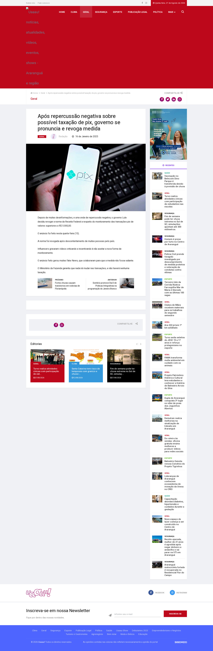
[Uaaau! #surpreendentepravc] (35, 47)
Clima (74, 12)
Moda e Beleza (127, 634)
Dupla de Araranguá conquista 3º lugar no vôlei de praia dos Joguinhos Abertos (174, 403)
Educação (143, 634)
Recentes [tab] (169, 165)
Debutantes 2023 (140, 630)
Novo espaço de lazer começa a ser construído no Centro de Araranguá (174, 524)
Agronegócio (97, 634)
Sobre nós (30, 3)
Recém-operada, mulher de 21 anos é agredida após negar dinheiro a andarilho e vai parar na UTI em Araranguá (173, 547)
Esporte (117, 12)
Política (157, 12)
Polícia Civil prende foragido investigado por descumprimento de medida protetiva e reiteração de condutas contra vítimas (174, 263)
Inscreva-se (175, 613)
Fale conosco (44, 3)
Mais (170, 12)
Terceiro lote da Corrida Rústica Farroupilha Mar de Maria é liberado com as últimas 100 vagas (174, 289)
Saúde (167, 173)
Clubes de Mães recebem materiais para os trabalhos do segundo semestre (174, 310)
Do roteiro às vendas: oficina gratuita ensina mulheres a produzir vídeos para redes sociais (173, 445)
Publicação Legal (137, 12)
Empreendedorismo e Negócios (166, 630)
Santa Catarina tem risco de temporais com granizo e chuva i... (86, 371)
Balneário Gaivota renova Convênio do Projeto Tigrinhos (174, 464)
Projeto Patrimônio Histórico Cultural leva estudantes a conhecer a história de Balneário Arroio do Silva (174, 382)
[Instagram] (146, 3)
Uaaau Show (122, 630)
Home (62, 12)
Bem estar (111, 634)
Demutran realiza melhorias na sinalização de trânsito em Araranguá (173, 423)
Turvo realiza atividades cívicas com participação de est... (46, 371)
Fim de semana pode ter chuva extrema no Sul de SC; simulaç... (122, 371)
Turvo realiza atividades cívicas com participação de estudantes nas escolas (173, 201)
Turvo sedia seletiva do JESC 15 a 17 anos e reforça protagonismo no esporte (174, 343)
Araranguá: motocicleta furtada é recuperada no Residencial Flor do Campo (174, 570)
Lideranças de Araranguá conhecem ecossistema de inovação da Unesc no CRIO (174, 483)
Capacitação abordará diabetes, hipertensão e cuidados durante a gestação (174, 504)
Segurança (101, 12)
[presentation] (136, 344)
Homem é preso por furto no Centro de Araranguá (174, 242)
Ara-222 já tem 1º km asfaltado (173, 326)
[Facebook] (142, 3)
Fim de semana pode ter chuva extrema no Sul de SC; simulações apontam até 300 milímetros (173, 223)
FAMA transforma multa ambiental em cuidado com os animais (174, 361)
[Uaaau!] (38, 592)
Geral (86, 12)
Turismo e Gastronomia (76, 634)
